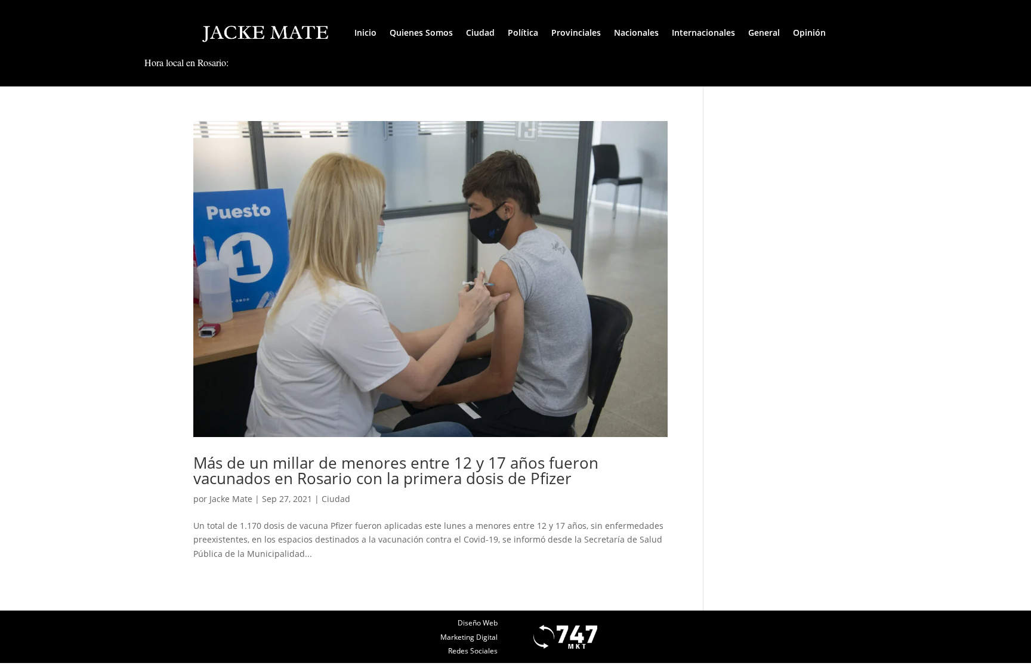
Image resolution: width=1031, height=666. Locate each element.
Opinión (809, 32)
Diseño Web (478, 623)
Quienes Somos (421, 32)
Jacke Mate (230, 498)
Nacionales (636, 32)
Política (523, 32)
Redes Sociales (473, 651)
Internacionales (703, 32)
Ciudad (480, 32)
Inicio (365, 32)
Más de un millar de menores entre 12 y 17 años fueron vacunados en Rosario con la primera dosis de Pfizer (395, 470)
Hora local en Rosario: (186, 62)
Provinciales (576, 32)
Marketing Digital (469, 637)
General (764, 32)
